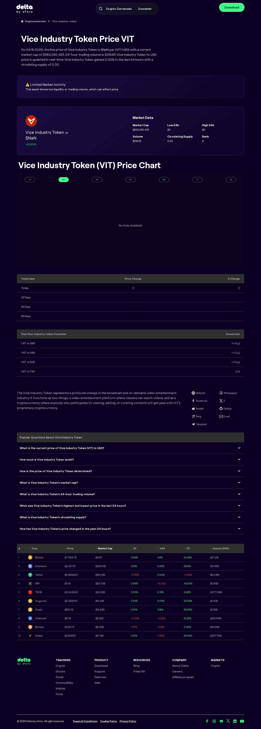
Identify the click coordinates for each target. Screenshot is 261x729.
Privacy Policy (128, 721)
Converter (145, 8)
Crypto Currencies (119, 8)
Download (231, 7)
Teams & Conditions (85, 721)
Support (99, 671)
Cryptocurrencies (35, 21)
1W (97, 179)
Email (227, 416)
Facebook (201, 400)
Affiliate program (183, 677)
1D (63, 179)
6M (164, 179)
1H (30, 179)
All (231, 179)
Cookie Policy (108, 721)
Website (200, 393)
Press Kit (139, 671)
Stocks (60, 671)
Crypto (60, 665)
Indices (60, 688)
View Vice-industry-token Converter (43, 334)
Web (97, 682)
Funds (60, 677)
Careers (177, 671)
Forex (59, 694)
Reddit (200, 408)
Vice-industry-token (64, 21)
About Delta (180, 665)
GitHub (228, 408)
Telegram (201, 424)
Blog (198, 416)
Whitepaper (230, 393)
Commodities (64, 682)
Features (100, 677)
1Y (198, 179)
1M (130, 179)
